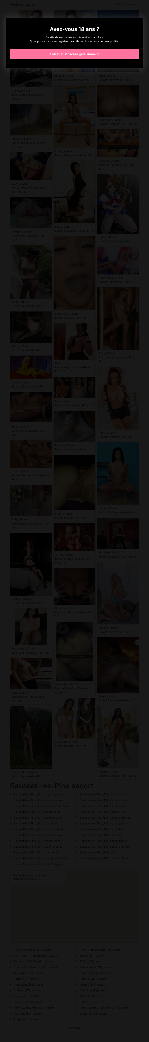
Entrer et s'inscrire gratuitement (74, 54)
